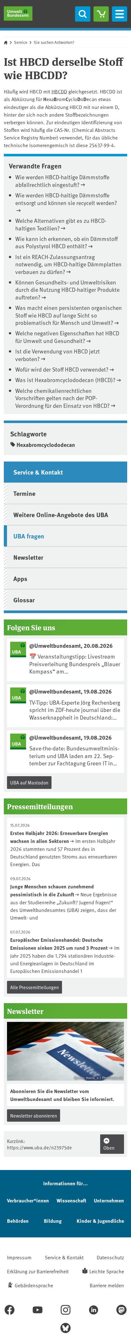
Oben (108, 1147)
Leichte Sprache (106, 1271)
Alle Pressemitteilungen (34, 987)
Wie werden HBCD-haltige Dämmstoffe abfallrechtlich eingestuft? (62, 180)
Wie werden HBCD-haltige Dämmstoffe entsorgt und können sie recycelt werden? (66, 198)
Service (20, 42)
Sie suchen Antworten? (54, 42)
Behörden (18, 1220)
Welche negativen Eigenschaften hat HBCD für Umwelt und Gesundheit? (67, 336)
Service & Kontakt (38, 471)
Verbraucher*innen (28, 1200)
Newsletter (28, 557)
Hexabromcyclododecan (46, 445)
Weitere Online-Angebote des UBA (60, 514)
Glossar (24, 599)
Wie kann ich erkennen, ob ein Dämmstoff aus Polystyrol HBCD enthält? (66, 242)
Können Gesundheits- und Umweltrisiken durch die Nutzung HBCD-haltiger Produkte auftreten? (67, 289)
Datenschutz (110, 1257)
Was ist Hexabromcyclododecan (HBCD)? (65, 380)
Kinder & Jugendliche (100, 1220)
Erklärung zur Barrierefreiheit (38, 1271)
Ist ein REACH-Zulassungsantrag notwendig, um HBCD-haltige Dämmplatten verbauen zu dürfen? (68, 264)
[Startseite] (18, 13)
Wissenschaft (71, 1200)
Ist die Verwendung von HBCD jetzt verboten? (57, 354)
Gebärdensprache (34, 1285)
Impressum (19, 1257)
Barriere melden (107, 1285)
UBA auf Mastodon (29, 782)
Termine (24, 493)
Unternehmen (109, 1200)
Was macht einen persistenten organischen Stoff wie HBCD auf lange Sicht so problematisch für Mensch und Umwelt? (68, 315)
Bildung (53, 1220)
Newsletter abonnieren (33, 1115)
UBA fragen (28, 535)
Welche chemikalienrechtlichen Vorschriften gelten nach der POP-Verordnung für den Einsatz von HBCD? (62, 398)
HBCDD (59, 91)
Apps (20, 578)
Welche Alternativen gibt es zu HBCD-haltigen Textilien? (60, 224)
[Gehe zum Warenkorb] (101, 14)
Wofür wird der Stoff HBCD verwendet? (61, 369)
